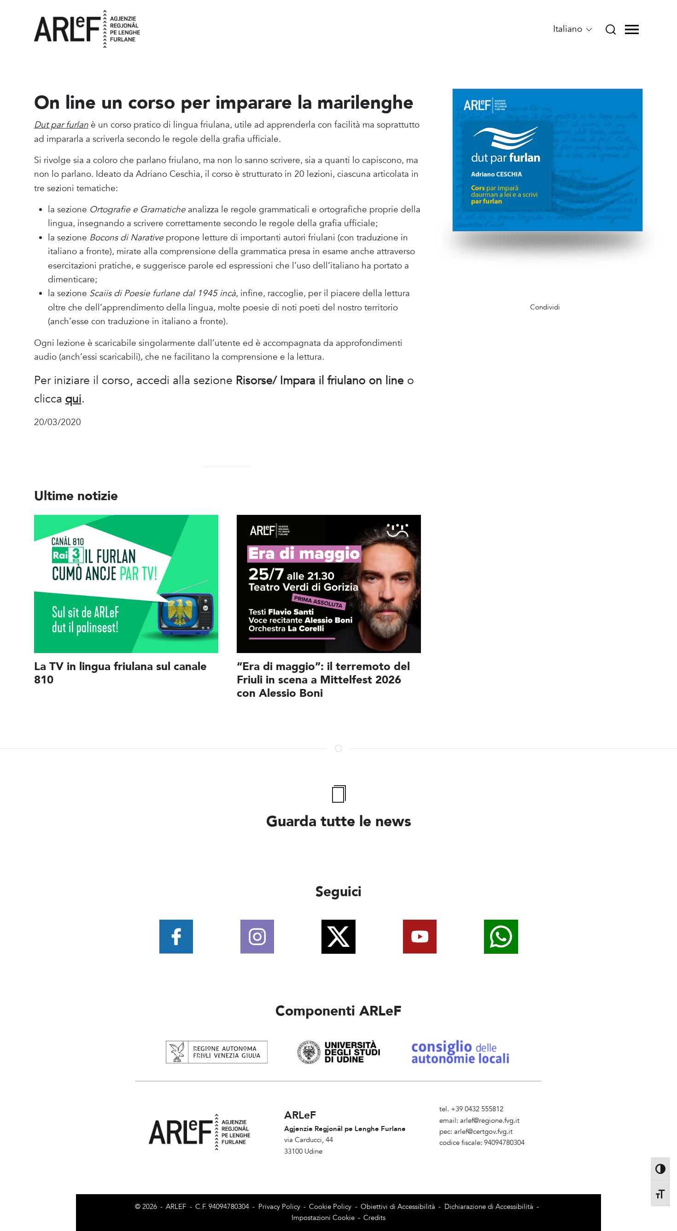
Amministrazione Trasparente (483, 1154)
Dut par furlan (61, 125)
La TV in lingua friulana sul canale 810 (120, 673)
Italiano (568, 29)
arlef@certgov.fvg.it (483, 1132)
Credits (374, 1218)
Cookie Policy (330, 1207)
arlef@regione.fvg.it (489, 1121)
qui (73, 399)
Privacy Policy (279, 1207)
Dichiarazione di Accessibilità (488, 1207)
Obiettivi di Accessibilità (398, 1207)
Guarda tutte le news (338, 821)
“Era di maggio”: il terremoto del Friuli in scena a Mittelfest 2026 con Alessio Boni (323, 680)
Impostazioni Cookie (323, 1218)
